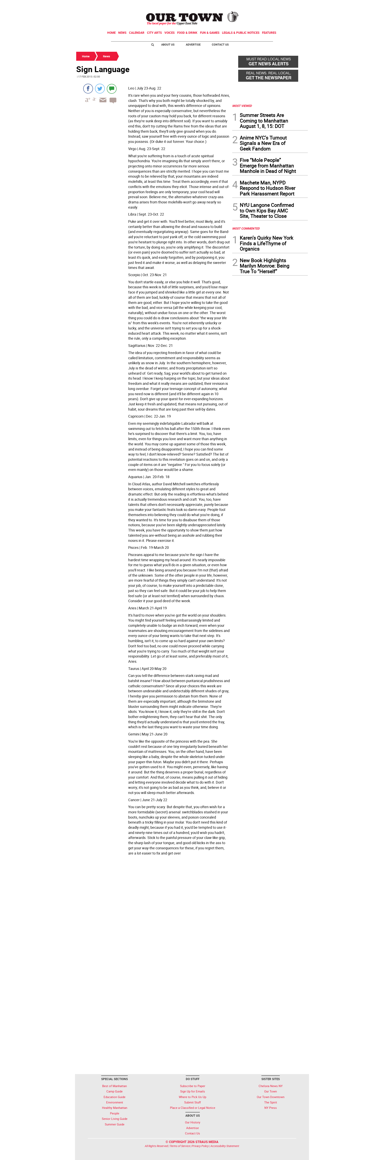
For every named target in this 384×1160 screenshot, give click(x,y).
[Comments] (112, 89)
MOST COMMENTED (246, 228)
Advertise (193, 44)
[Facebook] (88, 89)
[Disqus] (153, 912)
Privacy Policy (200, 1146)
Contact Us (220, 44)
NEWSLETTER (275, 4)
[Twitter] (100, 89)
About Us (168, 44)
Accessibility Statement (225, 1146)
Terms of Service (180, 1146)
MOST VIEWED (242, 106)
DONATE (298, 4)
